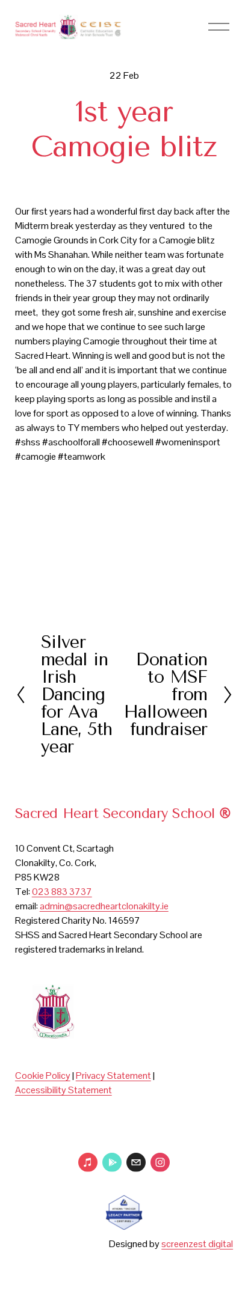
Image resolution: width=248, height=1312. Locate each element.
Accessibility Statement (63, 1090)
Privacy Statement (113, 1075)
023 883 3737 (62, 891)
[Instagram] (160, 1162)
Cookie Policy (42, 1075)
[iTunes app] (88, 1162)
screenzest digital (197, 1243)
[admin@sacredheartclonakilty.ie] (136, 1162)
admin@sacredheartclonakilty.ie (104, 906)
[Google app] (112, 1162)
